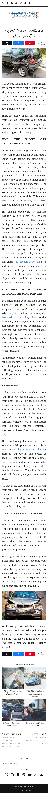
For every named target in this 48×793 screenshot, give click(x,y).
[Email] (41, 774)
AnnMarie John (27, 786)
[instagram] (12, 774)
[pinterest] (23, 774)
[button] (44, 3)
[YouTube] (16, 3)
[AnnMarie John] (24, 11)
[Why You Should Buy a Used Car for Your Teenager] (35, 710)
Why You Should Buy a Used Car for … (35, 724)
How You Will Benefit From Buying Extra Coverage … (35, 694)
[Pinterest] (12, 3)
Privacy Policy (24, 790)
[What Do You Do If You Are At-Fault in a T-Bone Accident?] (13, 710)
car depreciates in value (27, 449)
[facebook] (18, 774)
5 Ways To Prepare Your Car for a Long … (12, 692)
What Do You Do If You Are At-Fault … (12, 724)
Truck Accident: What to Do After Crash (36, 739)
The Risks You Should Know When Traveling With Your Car (11, 740)
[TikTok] (21, 3)
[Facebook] (25, 3)
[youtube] (30, 774)
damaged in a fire (15, 317)
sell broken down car (27, 261)
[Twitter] (3, 3)
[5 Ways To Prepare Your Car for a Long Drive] (13, 678)
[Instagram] (7, 3)
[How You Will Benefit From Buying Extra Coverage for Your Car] (35, 678)
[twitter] (6, 774)
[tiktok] (35, 774)
